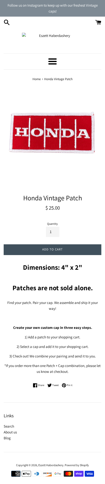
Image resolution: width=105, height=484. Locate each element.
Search (9, 426)
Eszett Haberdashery (50, 465)
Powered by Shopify (77, 465)
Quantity (52, 224)
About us (10, 432)
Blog (7, 438)
